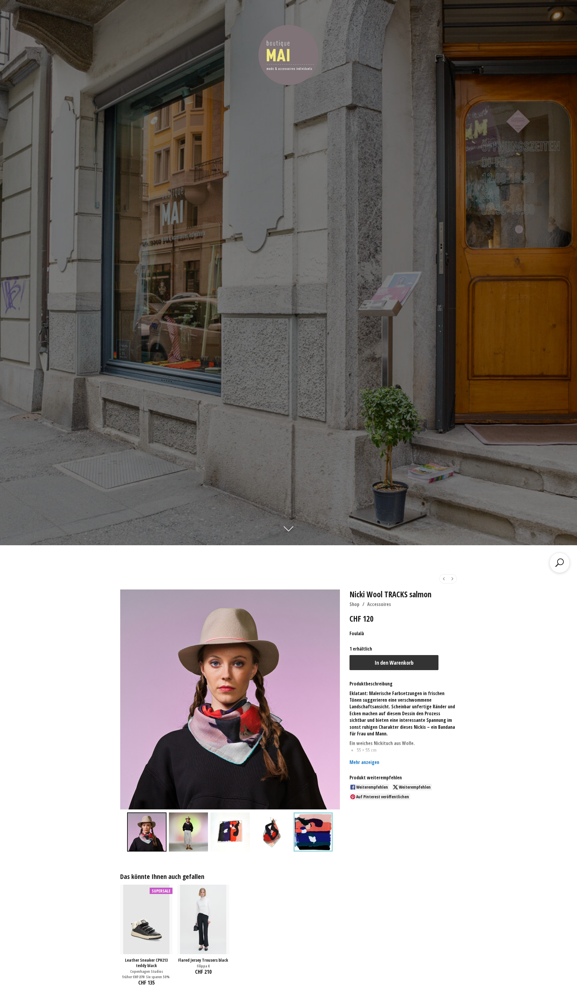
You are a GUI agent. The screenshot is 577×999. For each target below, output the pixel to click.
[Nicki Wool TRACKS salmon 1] (188, 832)
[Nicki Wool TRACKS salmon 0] (146, 832)
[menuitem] (444, 578)
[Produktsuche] (559, 562)
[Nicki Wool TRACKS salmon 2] (229, 832)
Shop (354, 604)
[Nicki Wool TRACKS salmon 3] (271, 832)
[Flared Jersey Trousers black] (203, 919)
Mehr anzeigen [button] (364, 762)
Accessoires (379, 604)
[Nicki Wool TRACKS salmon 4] (313, 832)
